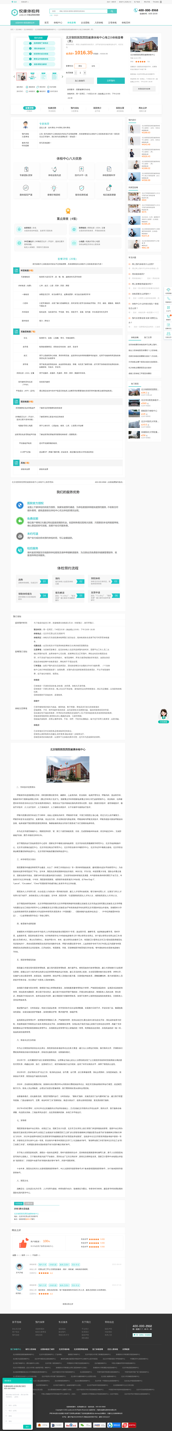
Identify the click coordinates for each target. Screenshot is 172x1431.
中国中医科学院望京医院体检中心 (108, 1372)
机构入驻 (108, 1335)
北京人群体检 (112, 1349)
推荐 (25, 1255)
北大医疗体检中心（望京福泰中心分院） (26, 1363)
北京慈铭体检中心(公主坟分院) (123, 1385)
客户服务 (137, 2)
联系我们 (85, 1332)
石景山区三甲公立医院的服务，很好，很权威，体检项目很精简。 (63, 1269)
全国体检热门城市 (47, 1349)
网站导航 (147, 2)
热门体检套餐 (97, 1349)
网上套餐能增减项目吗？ (142, 284)
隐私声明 (108, 1329)
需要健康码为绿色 (83, 89)
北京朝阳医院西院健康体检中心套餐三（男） (151, 151)
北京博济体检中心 (42, 1385)
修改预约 (62, 1332)
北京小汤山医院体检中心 (41, 1381)
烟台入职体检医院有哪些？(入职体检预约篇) (146, 350)
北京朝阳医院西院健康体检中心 (45, 29)
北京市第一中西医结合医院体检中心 (107, 1381)
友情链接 (125, 1349)
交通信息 (28, 1203)
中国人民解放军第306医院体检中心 (123, 1363)
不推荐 (36, 1255)
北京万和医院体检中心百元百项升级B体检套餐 (151, 206)
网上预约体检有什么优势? (143, 264)
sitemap (97, 1413)
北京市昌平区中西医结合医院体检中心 (137, 1394)
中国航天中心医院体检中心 (139, 1359)
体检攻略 (135, 337)
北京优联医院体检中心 (62, 1381)
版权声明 (85, 1335)
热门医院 (135, 384)
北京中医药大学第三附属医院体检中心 (151, 421)
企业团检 (85, 22)
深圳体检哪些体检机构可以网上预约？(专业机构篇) (149, 345)
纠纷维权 (108, 1332)
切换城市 (24, 2)
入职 (51, 15)
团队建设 (85, 1338)
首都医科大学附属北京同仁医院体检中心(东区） (72, 1368)
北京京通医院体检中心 (82, 1381)
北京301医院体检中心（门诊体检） (151, 400)
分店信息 (18, 1203)
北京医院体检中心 (86, 1372)
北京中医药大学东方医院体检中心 (63, 1372)
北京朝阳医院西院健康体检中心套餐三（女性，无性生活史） (151, 127)
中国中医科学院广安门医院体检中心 (137, 1372)
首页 (46, 22)
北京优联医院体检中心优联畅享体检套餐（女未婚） (151, 230)
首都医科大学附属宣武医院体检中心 (151, 432)
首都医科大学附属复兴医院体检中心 (105, 1368)
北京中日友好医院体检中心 (145, 1389)
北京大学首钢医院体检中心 (130, 1376)
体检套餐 (71, 22)
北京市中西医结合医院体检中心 (45, 1359)
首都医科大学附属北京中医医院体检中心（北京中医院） (100, 1394)
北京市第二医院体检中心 (53, 1363)
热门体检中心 (15, 1349)
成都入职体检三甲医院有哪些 (140, 373)
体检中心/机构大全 (125, 2)
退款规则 (62, 1329)
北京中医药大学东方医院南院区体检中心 (90, 1389)
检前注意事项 (40, 1332)
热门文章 (148, 337)
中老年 (56, 15)
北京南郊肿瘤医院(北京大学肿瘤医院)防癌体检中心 (30, 1372)
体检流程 (38, 1335)
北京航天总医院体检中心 (21, 1359)
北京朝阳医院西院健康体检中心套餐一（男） (151, 163)
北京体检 (19, 29)
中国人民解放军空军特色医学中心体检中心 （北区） (59, 1394)
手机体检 (156, 2)
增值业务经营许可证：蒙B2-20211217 (97, 1417)
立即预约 (111, 81)
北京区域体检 (64, 1349)
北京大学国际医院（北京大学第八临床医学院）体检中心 (32, 1368)
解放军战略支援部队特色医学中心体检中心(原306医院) (79, 1359)
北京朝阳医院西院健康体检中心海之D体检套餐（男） (76, 29)
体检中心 (58, 22)
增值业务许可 (64, 1335)
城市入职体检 (30, 1349)
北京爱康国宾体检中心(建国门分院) (59, 1389)
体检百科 (126, 22)
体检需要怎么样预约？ (141, 294)
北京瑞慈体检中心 (101, 1363)
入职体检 (99, 22)
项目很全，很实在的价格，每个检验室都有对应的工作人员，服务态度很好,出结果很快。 (73, 1290)
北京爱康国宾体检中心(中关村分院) (25, 1376)
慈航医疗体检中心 (149, 411)
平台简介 (85, 1329)
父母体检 (112, 22)
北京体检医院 (28, 29)
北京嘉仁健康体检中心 (108, 1376)
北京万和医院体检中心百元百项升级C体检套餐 (151, 194)
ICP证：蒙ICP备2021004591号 (73, 1417)
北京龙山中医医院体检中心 (133, 1381)
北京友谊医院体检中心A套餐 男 (150, 242)
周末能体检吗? (138, 274)
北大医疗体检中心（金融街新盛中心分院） (67, 1385)
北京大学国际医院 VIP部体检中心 (114, 1359)
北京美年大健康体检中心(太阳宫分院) (83, 1376)
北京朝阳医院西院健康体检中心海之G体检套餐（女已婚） (151, 175)
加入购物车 (80, 81)
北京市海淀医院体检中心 (130, 1368)
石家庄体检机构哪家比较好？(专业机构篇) (145, 356)
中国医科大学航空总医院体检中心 (78, 1363)
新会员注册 (16, 1329)
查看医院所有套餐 (144, 89)
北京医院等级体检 (81, 1349)
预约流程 (15, 1335)
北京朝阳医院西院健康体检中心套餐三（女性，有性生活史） (151, 139)
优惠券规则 (39, 1329)
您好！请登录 (111, 2)
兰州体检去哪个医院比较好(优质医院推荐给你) (147, 362)
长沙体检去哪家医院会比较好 (140, 368)
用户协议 (15, 1332)
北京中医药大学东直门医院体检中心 (54, 1376)
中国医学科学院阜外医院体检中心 (120, 1389)
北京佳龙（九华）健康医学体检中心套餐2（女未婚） (151, 218)
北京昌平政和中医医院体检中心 (97, 1385)
